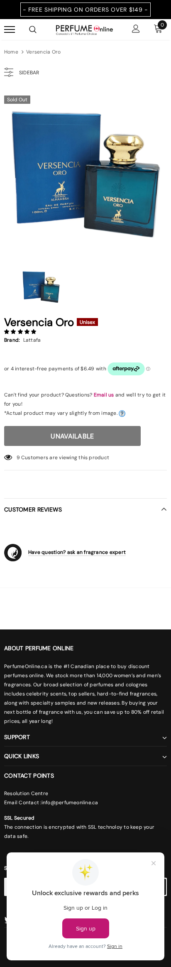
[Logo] (84, 29)
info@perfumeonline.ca (70, 802)
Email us (104, 395)
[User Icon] (136, 30)
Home (11, 52)
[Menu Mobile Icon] (9, 29)
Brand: (12, 340)
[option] (85, 172)
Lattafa (32, 340)
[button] (21, 331)
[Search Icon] (33, 29)
